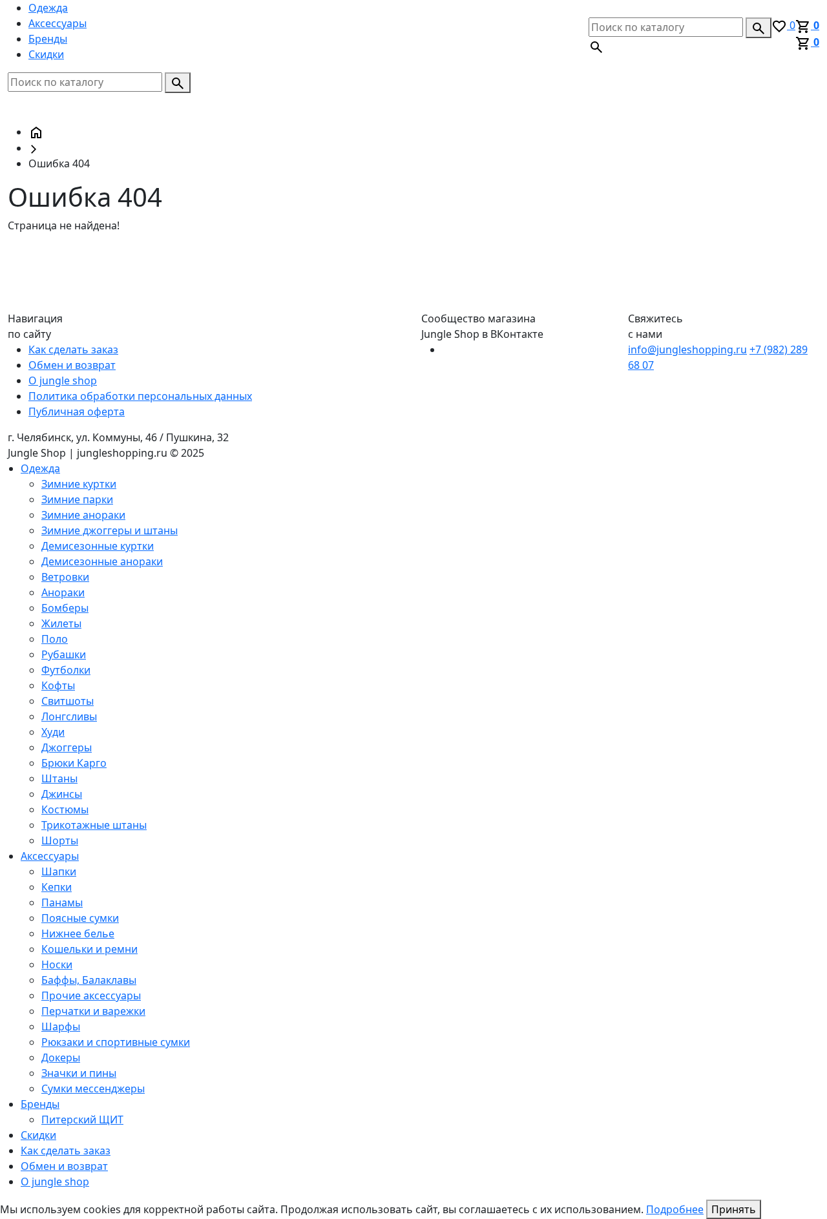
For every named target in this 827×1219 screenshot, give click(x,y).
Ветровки (65, 577)
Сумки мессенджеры (93, 1088)
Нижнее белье (77, 933)
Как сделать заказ (73, 349)
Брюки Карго (74, 763)
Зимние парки (77, 499)
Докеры (60, 1057)
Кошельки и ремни (89, 949)
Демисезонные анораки (102, 561)
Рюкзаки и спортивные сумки (115, 1042)
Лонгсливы (69, 716)
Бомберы (65, 608)
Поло (54, 639)
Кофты (58, 685)
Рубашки (63, 654)
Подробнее (675, 1209)
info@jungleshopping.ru (687, 349)
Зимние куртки (78, 484)
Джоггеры (66, 747)
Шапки (58, 871)
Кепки (56, 887)
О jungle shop (62, 380)
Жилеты (61, 623)
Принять (733, 1209)
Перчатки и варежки (93, 1011)
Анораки (63, 592)
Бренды (47, 39)
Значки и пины (78, 1073)
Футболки (65, 670)
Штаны (59, 778)
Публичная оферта (76, 411)
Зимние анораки (83, 515)
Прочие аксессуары (91, 995)
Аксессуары (57, 23)
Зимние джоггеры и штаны (109, 530)
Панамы (62, 902)
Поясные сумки (80, 918)
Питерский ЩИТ (82, 1119)
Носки (56, 964)
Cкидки (46, 54)
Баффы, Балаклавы (88, 980)
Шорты (59, 840)
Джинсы (61, 794)
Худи (53, 732)
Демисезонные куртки (97, 546)
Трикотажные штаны (94, 825)
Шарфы (60, 1026)
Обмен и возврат (72, 365)
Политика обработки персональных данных (140, 396)
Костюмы (65, 809)
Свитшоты (67, 701)
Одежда (48, 8)
